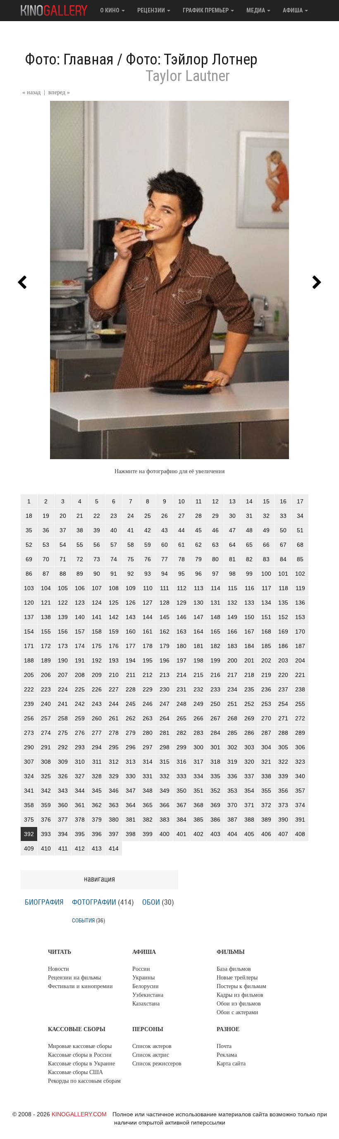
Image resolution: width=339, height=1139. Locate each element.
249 (198, 704)
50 (283, 530)
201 (249, 660)
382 (148, 819)
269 (249, 718)
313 (131, 761)
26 (164, 515)
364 (131, 805)
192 (97, 660)
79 (198, 559)
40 (113, 530)
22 (96, 515)
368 (198, 805)
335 (215, 776)
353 (232, 790)
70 (46, 559)
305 (283, 747)
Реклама (227, 1055)
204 (300, 660)
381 (131, 819)
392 (29, 834)
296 (131, 747)
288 (283, 732)
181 (198, 646)
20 (63, 515)
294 (97, 747)
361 (80, 805)
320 (249, 761)
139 (63, 617)
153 (300, 617)
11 (199, 501)
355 (266, 790)
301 (215, 747)
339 (283, 776)
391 (300, 819)
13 (232, 501)
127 (148, 602)
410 (46, 848)
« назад (31, 92)
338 (266, 776)
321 (266, 761)
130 (198, 602)
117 (266, 588)
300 (198, 747)
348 (148, 790)
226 (97, 689)
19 (46, 515)
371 (249, 805)
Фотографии (94, 902)
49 (266, 530)
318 (215, 761)
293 (80, 747)
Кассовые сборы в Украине (81, 1063)
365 (148, 805)
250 (215, 704)
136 (300, 602)
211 (131, 675)
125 (114, 602)
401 (181, 834)
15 (266, 501)
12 (215, 501)
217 (232, 675)
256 (29, 718)
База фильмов (234, 969)
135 (283, 602)
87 (46, 573)
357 (300, 790)
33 (283, 515)
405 (249, 834)
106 (80, 588)
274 (46, 732)
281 (165, 732)
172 (46, 646)
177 (131, 646)
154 (29, 631)
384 (181, 819)
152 (283, 617)
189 (46, 660)
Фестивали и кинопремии (80, 986)
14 (249, 501)
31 (249, 515)
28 (198, 515)
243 (97, 704)
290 (29, 747)
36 (46, 530)
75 (130, 559)
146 (181, 617)
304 (266, 747)
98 (232, 573)
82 (249, 559)
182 (215, 646)
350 (181, 790)
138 (46, 617)
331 (148, 776)
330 (131, 776)
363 (114, 805)
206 (46, 675)
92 (130, 573)
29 (215, 515)
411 (63, 848)
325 (46, 776)
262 (131, 718)
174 (80, 646)
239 (29, 704)
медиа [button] (256, 10)
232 (198, 689)
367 (181, 805)
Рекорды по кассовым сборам (84, 1081)
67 (283, 544)
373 (283, 805)
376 (46, 819)
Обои (151, 902)
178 (148, 646)
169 (283, 631)
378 (80, 819)
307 (29, 761)
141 (97, 617)
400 (165, 834)
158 (97, 631)
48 (249, 530)
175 (97, 646)
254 (283, 704)
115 (232, 588)
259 (80, 718)
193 (114, 660)
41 (130, 530)
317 (198, 761)
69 (29, 559)
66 (266, 544)
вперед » (59, 92)
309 (63, 761)
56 (96, 544)
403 (215, 834)
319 (232, 761)
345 (97, 790)
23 (113, 515)
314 (148, 761)
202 (266, 660)
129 (181, 602)
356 (283, 790)
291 (46, 747)
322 (283, 761)
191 (80, 660)
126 (131, 602)
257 (46, 718)
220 (283, 675)
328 (97, 776)
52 (29, 544)
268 (232, 718)
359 (46, 805)
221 (300, 675)
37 (63, 530)
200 (232, 660)
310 (80, 761)
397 (114, 834)
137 (29, 617)
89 (79, 573)
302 (232, 747)
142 (114, 617)
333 (181, 776)
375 (29, 819)
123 (80, 602)
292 (63, 747)
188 (29, 660)
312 (114, 761)
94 (164, 573)
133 (249, 602)
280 (148, 732)
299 (181, 747)
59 (147, 544)
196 (165, 660)
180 (181, 646)
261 (114, 718)
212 (148, 675)
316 (181, 761)
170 (300, 631)
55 (79, 544)
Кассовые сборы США (75, 1072)
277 (97, 732)
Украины (143, 978)
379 (97, 819)
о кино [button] (110, 10)
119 (300, 588)
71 (63, 559)
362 (97, 805)
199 (215, 660)
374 (300, 805)
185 (266, 646)
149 (232, 617)
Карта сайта (231, 1063)
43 (164, 530)
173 (63, 646)
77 (164, 559)
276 (80, 732)
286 (249, 732)
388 (249, 819)
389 (266, 819)
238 (300, 689)
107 (97, 588)
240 (46, 704)
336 (232, 776)
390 (283, 819)
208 (80, 675)
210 (114, 675)
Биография (44, 902)
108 (114, 588)
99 (249, 573)
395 (80, 834)
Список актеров (152, 1046)
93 (147, 573)
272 (300, 718)
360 (63, 805)
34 (300, 515)
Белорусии (145, 986)
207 (63, 675)
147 (198, 617)
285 (232, 732)
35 (29, 530)
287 (266, 732)
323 (300, 761)
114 (215, 588)
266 (198, 718)
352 (215, 790)
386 (215, 819)
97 (215, 573)
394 (63, 834)
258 (63, 718)
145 (165, 617)
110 (148, 588)
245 (131, 704)
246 (148, 704)
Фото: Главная (69, 59)
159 (114, 631)
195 (148, 660)
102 (300, 573)
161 (148, 631)
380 (114, 819)
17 (300, 501)
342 (46, 790)
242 (80, 704)
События (83, 920)
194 (131, 660)
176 (114, 646)
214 (181, 675)
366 (165, 805)
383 (165, 819)
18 (29, 515)
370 (232, 805)
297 (148, 747)
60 (164, 544)
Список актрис (150, 1055)
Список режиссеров (156, 1063)
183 (232, 646)
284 (215, 732)
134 (266, 602)
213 (165, 675)
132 (232, 602)
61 (181, 544)
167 (249, 631)
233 (215, 689)
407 (283, 834)
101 (283, 573)
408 (300, 834)
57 (113, 544)
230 (165, 689)
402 (198, 834)
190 (63, 660)
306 (300, 747)
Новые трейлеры (237, 978)
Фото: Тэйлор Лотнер (192, 59)
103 (29, 588)
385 (198, 819)
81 (232, 559)
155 (46, 631)
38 (79, 530)
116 (249, 588)
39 (96, 530)
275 (63, 732)
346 (114, 790)
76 (147, 559)
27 (181, 515)
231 (181, 689)
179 (165, 646)
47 (232, 530)
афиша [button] (293, 10)
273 (29, 732)
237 (283, 689)
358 (29, 805)
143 (131, 617)
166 (232, 631)
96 (198, 573)
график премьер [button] (206, 10)
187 (300, 646)
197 (181, 660)
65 (249, 544)
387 (232, 819)
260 (97, 718)
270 (266, 718)
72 (79, 559)
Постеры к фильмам (241, 986)
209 (97, 675)
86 (29, 573)
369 (215, 805)
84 (283, 559)
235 (249, 689)
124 (97, 602)
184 (249, 646)
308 (46, 761)
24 (130, 515)
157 (80, 631)
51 (300, 530)
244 (114, 704)
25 (147, 515)
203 (283, 660)
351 (198, 790)
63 (215, 544)
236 (266, 689)
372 (266, 805)
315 (165, 761)
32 (266, 515)
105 (63, 588)
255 (300, 704)
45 (198, 530)
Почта (224, 1046)
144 (148, 617)
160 (131, 631)
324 (29, 776)
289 (300, 732)
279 (131, 732)
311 (97, 761)
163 (181, 631)
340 (300, 776)
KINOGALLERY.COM (79, 1114)
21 (79, 515)
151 (266, 617)
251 (232, 704)
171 (29, 646)
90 (96, 573)
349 (165, 790)
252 (249, 704)
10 (181, 501)
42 (147, 530)
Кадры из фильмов (240, 995)
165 (215, 631)
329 (114, 776)
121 (46, 602)
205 (29, 675)
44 (181, 530)
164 (198, 631)
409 (29, 848)
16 (283, 501)
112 (181, 588)
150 (249, 617)
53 (46, 544)
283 (198, 732)
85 (300, 559)
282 (181, 732)
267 (215, 718)
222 (29, 689)
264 (165, 718)
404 (232, 834)
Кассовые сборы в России (80, 1055)
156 (63, 631)
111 (164, 588)
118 (283, 588)
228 (131, 689)
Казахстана (146, 1004)
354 (249, 790)
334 (198, 776)
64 (232, 544)
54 (63, 544)
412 (80, 848)
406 (266, 834)
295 (114, 747)
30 (232, 515)
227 (114, 689)
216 (215, 675)
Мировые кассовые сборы (80, 1046)
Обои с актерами (237, 1012)
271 (283, 718)
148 (215, 617)
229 (148, 689)
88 (63, 573)
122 (63, 602)
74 (113, 559)
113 (198, 588)
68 (300, 544)
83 (266, 559)
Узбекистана (147, 995)
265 (181, 718)
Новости (58, 969)
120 (29, 602)
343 (63, 790)
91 (113, 573)
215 (198, 675)
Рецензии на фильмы (74, 978)
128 (165, 602)
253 (266, 704)
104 (46, 588)
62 (198, 544)
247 (165, 704)
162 (165, 631)
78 (181, 559)
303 (249, 747)
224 (63, 689)
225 (80, 689)
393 (46, 834)
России (141, 969)
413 (97, 848)
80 (215, 559)
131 (215, 602)
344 (80, 790)
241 (63, 704)
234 (232, 689)
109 (131, 588)
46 (215, 530)
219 (266, 675)
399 (148, 834)
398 (131, 834)
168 (266, 631)
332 (165, 776)
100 (266, 573)
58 (130, 544)
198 (198, 660)
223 (46, 689)
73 (96, 559)
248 (181, 704)
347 (131, 790)
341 (29, 790)
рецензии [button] (151, 10)
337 (249, 776)
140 (80, 617)
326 (63, 776)
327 (80, 776)
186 (283, 646)
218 (249, 675)
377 (63, 819)
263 (148, 718)
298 (165, 747)
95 (181, 573)
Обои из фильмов (239, 1004)
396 (97, 834)
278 (114, 732)
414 (114, 848)
